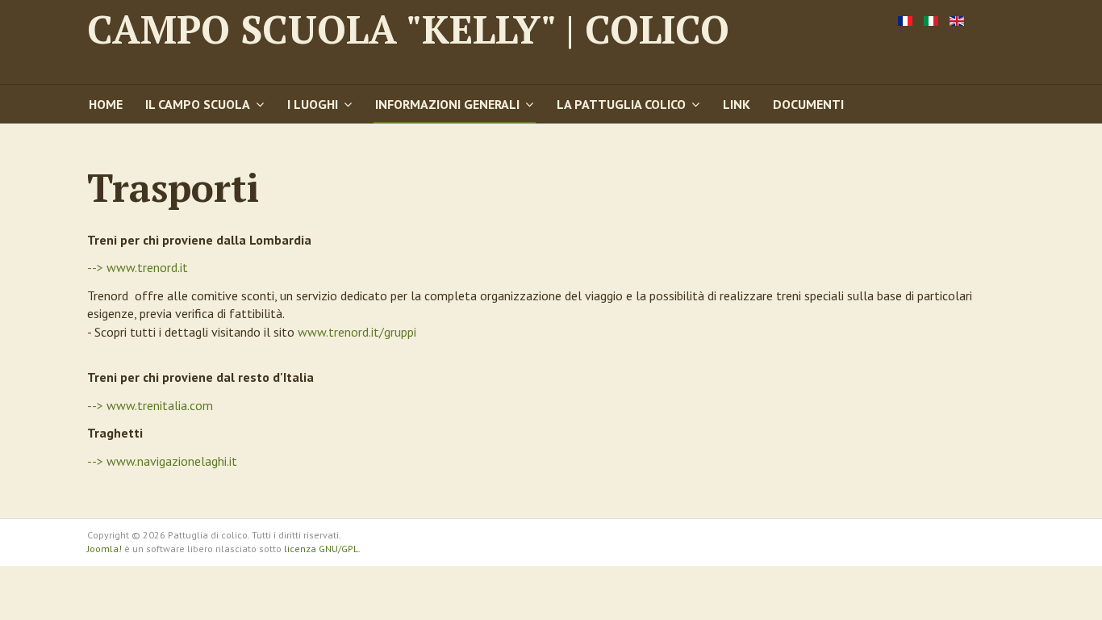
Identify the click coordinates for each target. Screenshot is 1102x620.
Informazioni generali (447, 104)
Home (106, 104)
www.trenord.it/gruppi (357, 332)
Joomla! (104, 548)
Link (736, 104)
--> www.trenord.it (137, 267)
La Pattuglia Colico (621, 104)
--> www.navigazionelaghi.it (162, 461)
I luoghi (312, 104)
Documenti (808, 104)
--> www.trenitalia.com (150, 405)
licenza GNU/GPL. (322, 548)
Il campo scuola (197, 104)
